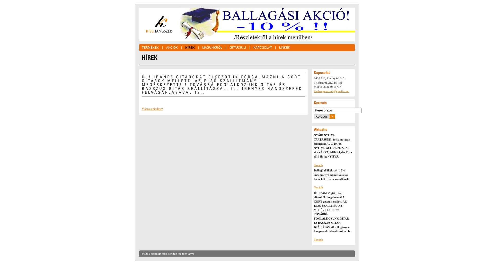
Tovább (318, 165)
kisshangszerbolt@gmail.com (331, 91)
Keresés (321, 116)
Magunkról (212, 47)
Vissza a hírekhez (152, 109)
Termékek (150, 47)
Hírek (190, 47)
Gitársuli (238, 47)
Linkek (284, 47)
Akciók (172, 47)
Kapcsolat (262, 47)
